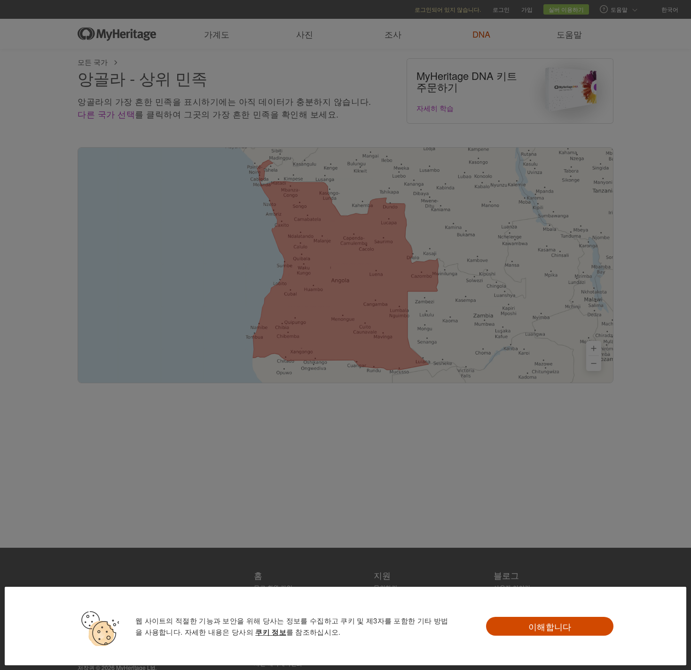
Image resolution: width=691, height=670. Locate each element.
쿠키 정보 (270, 632)
